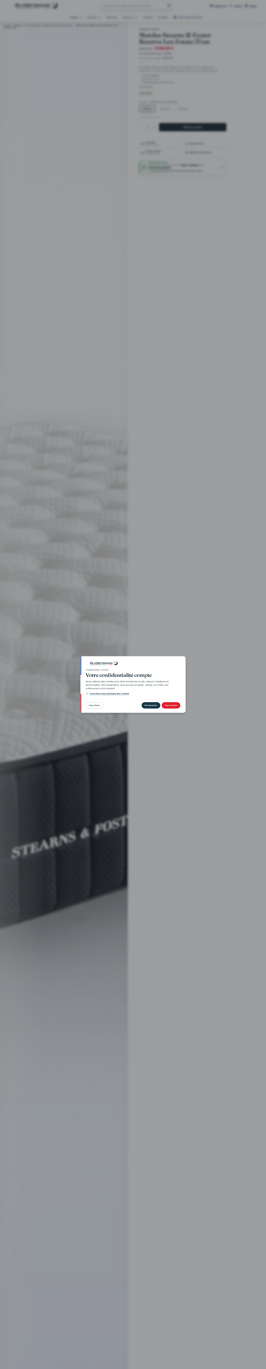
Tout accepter (171, 705)
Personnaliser (150, 705)
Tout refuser (94, 705)
